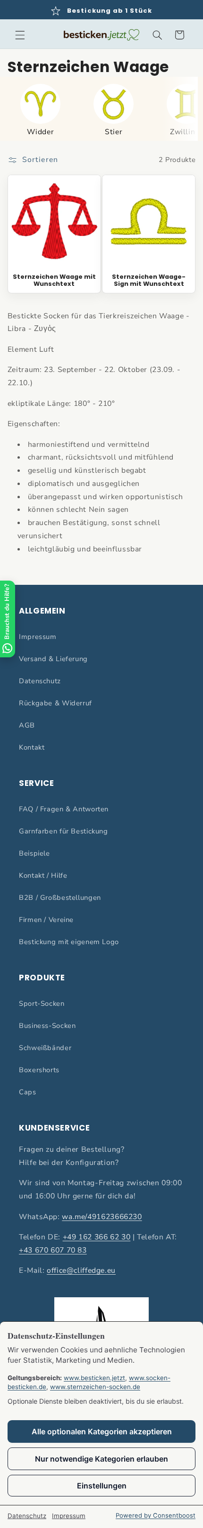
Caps (27, 1092)
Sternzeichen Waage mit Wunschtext (54, 280)
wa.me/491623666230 (102, 1217)
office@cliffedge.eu (81, 1270)
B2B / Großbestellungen (60, 897)
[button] (20, 35)
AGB (27, 725)
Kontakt (31, 747)
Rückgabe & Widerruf (55, 703)
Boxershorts (39, 1070)
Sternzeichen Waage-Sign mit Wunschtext (149, 280)
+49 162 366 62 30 (97, 1237)
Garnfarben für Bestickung (63, 831)
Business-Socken (47, 1025)
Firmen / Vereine (46, 919)
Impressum (38, 636)
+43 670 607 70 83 (53, 1250)
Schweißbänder (45, 1047)
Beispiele (34, 853)
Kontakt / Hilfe (43, 875)
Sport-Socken (42, 1003)
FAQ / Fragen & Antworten (64, 809)
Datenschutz (40, 681)
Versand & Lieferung (53, 658)
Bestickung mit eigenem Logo (69, 941)
